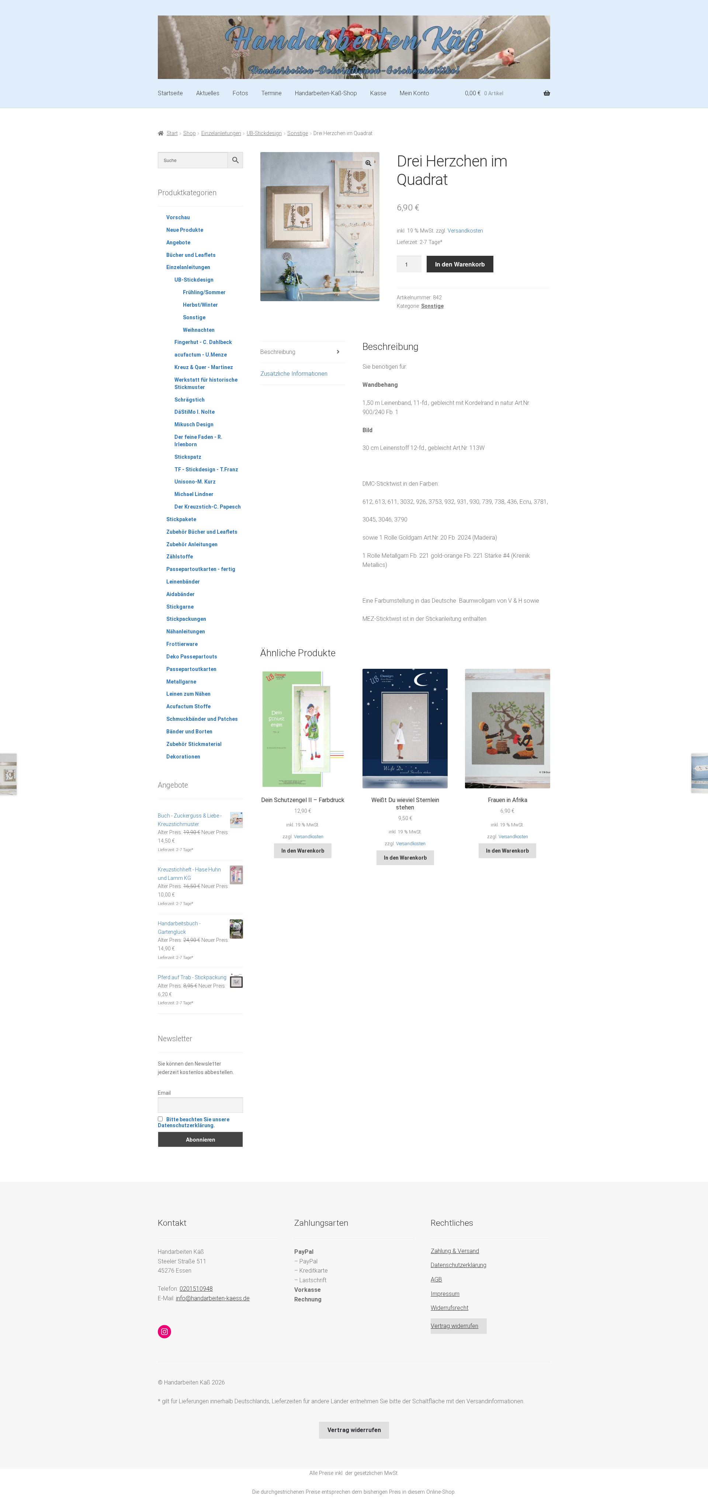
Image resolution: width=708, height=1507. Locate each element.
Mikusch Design (194, 424)
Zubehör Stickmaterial (194, 744)
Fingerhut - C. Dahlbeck (203, 342)
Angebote (178, 242)
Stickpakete (181, 519)
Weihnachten (199, 330)
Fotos (240, 93)
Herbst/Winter (200, 305)
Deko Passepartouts (191, 657)
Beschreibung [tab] (277, 351)
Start (172, 133)
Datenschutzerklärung (458, 1265)
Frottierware (182, 644)
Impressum (445, 1293)
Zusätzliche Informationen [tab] (293, 373)
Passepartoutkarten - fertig (200, 569)
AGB (436, 1279)
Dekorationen (183, 757)
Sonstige (297, 133)
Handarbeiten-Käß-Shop (326, 93)
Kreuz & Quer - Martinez (203, 367)
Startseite (170, 93)
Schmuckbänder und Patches (202, 719)
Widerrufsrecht (449, 1307)
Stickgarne (180, 607)
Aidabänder (180, 594)
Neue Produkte (184, 230)
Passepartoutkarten (191, 669)
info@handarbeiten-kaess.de (213, 1298)
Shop (189, 133)
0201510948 (196, 1288)
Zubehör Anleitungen (192, 544)
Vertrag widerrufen (454, 1325)
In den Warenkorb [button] (302, 851)
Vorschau (178, 217)
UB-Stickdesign (264, 133)
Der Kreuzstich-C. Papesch (207, 507)
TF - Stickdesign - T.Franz (206, 469)
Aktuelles (207, 93)
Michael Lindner (194, 494)
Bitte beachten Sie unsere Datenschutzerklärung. (193, 1122)
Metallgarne (181, 682)
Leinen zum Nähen (188, 694)
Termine (271, 93)
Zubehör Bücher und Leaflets (201, 532)
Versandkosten (465, 231)
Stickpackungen (186, 619)
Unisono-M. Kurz (195, 482)
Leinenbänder (183, 582)
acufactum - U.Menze (200, 355)
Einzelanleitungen (221, 133)
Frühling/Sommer (204, 292)
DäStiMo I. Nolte (194, 412)
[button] (368, 163)
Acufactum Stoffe (188, 706)
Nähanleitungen (185, 631)
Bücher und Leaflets (191, 255)
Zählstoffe (179, 557)
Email (164, 1093)
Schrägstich (189, 400)
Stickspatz (187, 457)
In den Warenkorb (460, 264)
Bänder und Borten (189, 731)
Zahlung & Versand (455, 1251)
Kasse (378, 93)
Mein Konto (414, 93)
